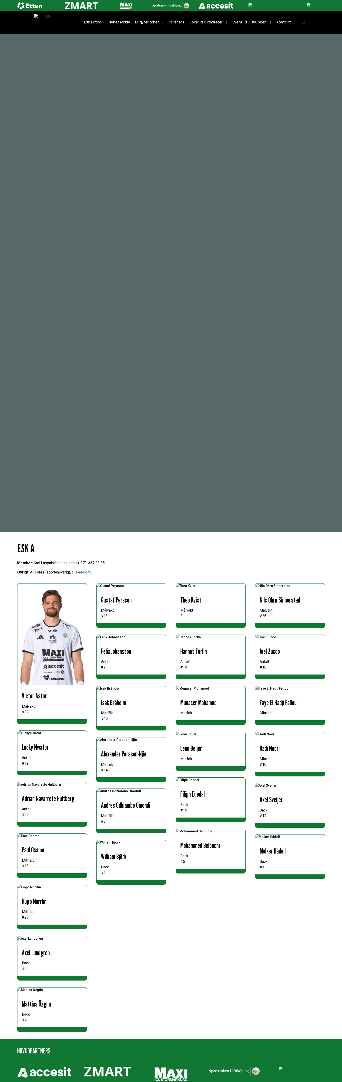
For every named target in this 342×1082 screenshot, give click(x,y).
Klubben (259, 22)
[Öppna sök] (303, 22)
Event (237, 22)
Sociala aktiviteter (206, 22)
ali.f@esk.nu (81, 572)
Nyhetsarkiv (119, 22)
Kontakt (283, 22)
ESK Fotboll (93, 22)
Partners (176, 22)
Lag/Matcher (147, 22)
